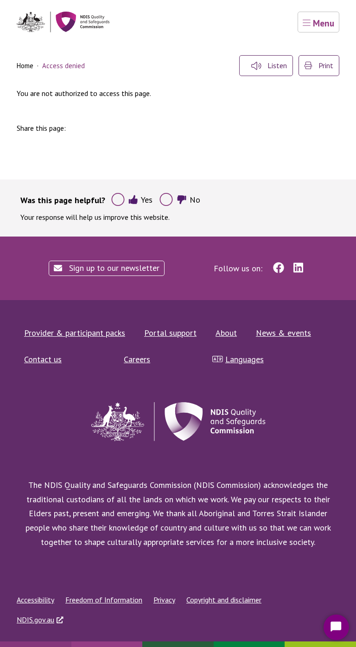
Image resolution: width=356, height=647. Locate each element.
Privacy (164, 599)
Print (325, 65)
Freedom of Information (103, 599)
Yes (147, 199)
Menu (322, 23)
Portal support (170, 332)
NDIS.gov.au (35, 619)
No (195, 199)
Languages (244, 359)
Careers (137, 359)
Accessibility (35, 599)
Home (25, 65)
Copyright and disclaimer (223, 599)
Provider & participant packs (74, 332)
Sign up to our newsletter (113, 268)
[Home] (63, 22)
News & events (283, 332)
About (226, 332)
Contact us (43, 359)
